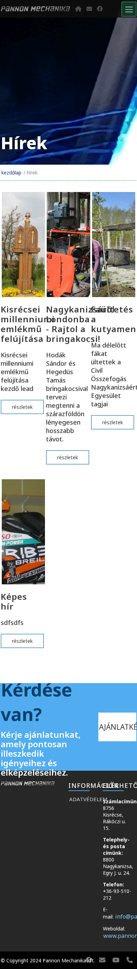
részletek (22, 407)
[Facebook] (100, 9)
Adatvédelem (82, 799)
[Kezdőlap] (78, 9)
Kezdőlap (11, 172)
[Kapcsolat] (89, 9)
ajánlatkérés (117, 727)
